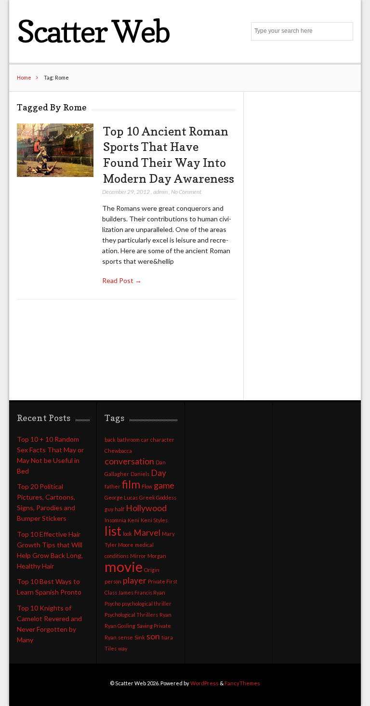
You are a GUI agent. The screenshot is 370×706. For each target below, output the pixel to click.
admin (160, 191)
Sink (139, 637)
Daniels (140, 474)
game (164, 485)
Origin (151, 570)
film (131, 484)
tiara (167, 637)
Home (24, 77)
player (134, 580)
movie (124, 566)
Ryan (165, 614)
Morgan (156, 556)
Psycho (112, 603)
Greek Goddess (157, 497)
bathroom (128, 439)
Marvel (146, 533)
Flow (147, 486)
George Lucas (121, 497)
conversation (129, 461)
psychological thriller (147, 603)
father (112, 486)
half (119, 509)
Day (158, 473)
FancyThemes (242, 683)
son (153, 636)
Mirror (138, 556)
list (113, 531)
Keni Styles (154, 520)
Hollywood (146, 508)
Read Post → (122, 280)
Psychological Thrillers (131, 614)
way (122, 648)
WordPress (204, 683)
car (145, 439)
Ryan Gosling (120, 626)
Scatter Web (93, 31)
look (127, 533)
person (113, 581)
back (110, 439)
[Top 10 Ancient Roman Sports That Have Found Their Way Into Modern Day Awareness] (55, 150)
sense (125, 637)
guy (109, 509)
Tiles (111, 648)
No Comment (186, 191)
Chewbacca (118, 451)
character (162, 439)
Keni (133, 520)
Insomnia (115, 520)
